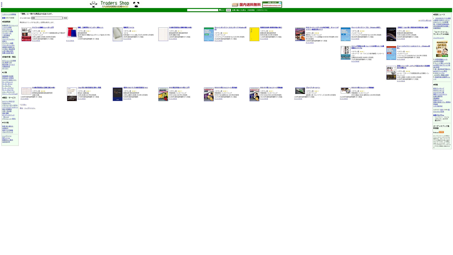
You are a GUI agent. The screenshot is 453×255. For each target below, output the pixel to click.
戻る (21, 108)
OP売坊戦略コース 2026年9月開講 (440, 60)
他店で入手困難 (7, 130)
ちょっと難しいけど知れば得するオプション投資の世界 (441, 65)
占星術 (8, 53)
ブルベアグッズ (7, 132)
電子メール (6, 138)
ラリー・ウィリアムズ (10, 94)
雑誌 (3, 109)
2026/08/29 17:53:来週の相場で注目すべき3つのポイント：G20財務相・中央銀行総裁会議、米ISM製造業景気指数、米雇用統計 (442, 23)
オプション (6, 61)
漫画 (3, 113)
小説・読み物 (6, 111)
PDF (441, 109)
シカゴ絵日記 (438, 106)
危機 (3, 53)
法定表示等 (6, 142)
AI (11, 29)
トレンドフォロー (8, 39)
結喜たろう (12, 80)
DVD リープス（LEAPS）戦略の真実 (441, 74)
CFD (10, 62)
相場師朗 (5, 76)
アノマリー (6, 43)
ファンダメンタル (8, 45)
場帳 (7, 113)
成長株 (4, 47)
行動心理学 (9, 51)
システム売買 (6, 27)
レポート (15, 107)
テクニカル (6, 29)
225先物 (13, 61)
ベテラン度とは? (424, 20)
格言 (12, 53)
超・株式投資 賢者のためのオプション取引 (442, 70)
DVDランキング (438, 90)
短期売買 (5, 25)
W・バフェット (7, 82)
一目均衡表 (6, 35)
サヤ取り (5, 49)
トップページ (6, 136)
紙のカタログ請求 (441, 111)
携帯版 (1, 4)
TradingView (6, 103)
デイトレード (13, 25)
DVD (10, 101)
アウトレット (6, 119)
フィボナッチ (6, 33)
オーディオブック (8, 115)
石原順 (11, 76)
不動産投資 (6, 66)
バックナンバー (438, 38)
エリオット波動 (7, 31)
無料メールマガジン (440, 94)
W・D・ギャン (7, 84)
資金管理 (12, 49)
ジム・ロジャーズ (8, 92)
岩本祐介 (5, 78)
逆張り (4, 41)
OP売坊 (11, 78)
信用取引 (5, 128)
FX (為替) (5, 62)
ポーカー (5, 68)
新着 (3, 18)
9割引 (14, 119)
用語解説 (436, 98)
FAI (13, 47)
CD (13, 101)
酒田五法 (5, 37)
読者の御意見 (438, 96)
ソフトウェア (6, 107)
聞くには (6, 117)
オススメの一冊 (438, 92)
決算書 (9, 47)
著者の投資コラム (439, 102)
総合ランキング (438, 88)
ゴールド (12, 64)
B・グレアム (6, 86)
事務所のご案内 (7, 140)
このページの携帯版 (9, 14)
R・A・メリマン (8, 88)
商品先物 (5, 64)
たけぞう (5, 80)
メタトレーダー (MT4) (9, 105)
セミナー (5, 101)
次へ (24, 104)
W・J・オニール (7, 90)
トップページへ (29, 108)
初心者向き (9, 126)
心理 (3, 51)
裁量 (11, 43)
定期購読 (9, 109)
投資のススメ (438, 100)
